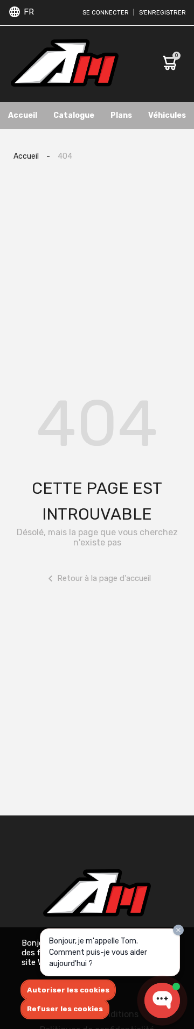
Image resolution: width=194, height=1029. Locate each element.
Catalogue (73, 115)
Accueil (22, 115)
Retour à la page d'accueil (104, 578)
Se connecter (105, 12)
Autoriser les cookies (68, 990)
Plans (121, 115)
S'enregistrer (162, 12)
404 (65, 156)
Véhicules (167, 115)
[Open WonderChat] (162, 1000)
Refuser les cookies (65, 1009)
